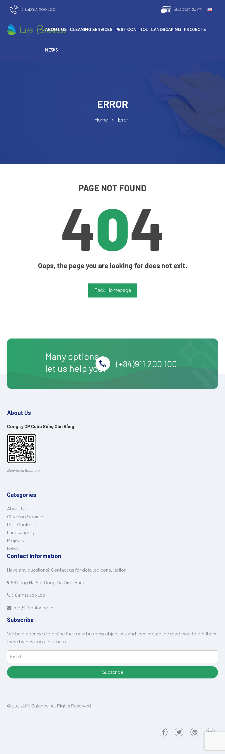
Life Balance (36, 706)
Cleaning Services (91, 29)
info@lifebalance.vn (33, 608)
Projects (195, 29)
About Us (56, 29)
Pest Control (131, 29)
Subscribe (112, 672)
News (51, 50)
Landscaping (166, 29)
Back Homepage (112, 290)
